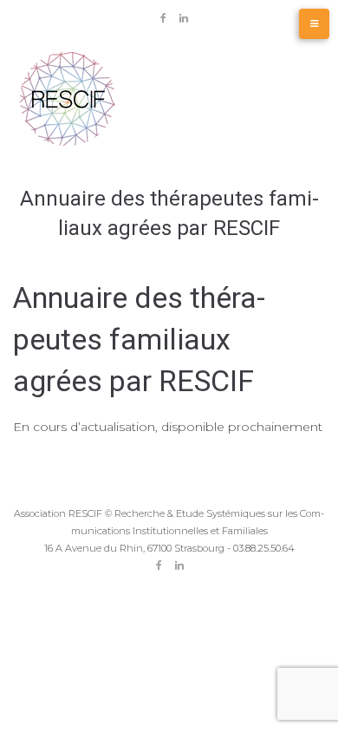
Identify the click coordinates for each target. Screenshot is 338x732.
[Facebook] (163, 18)
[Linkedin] (183, 18)
